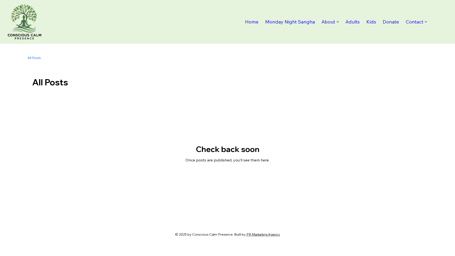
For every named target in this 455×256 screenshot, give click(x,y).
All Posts (34, 58)
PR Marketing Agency (263, 234)
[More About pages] (338, 22)
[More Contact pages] (426, 22)
